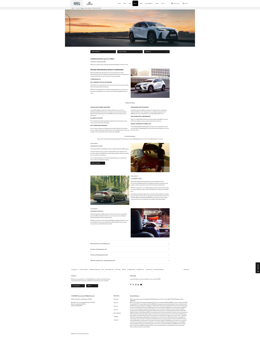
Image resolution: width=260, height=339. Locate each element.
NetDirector (74, 333)
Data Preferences (140, 269)
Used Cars (116, 306)
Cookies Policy (149, 269)
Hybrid (89, 8)
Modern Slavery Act (109, 269)
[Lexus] (89, 3)
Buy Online (116, 299)
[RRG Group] (77, 3)
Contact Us (116, 320)
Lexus (86, 8)
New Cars (116, 302)
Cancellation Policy (131, 269)
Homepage (82, 8)
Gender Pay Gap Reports (158, 269)
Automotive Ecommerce (83, 333)
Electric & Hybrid (117, 313)
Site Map (124, 269)
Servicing (116, 309)
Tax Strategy (117, 269)
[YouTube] (141, 284)
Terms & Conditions (84, 269)
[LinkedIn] (138, 284)
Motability (116, 316)
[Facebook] (131, 284)
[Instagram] (136, 284)
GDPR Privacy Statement (94, 269)
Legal (103, 269)
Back (73, 8)
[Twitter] (133, 284)
